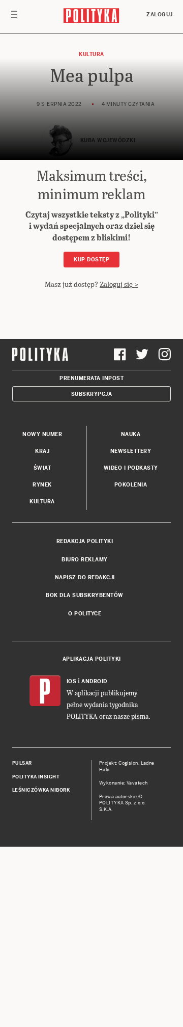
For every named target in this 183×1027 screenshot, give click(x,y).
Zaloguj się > (119, 284)
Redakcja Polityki (84, 541)
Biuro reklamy (85, 559)
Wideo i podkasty (131, 468)
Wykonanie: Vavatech (123, 783)
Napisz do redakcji (85, 577)
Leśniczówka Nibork (41, 790)
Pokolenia (130, 484)
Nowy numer (42, 434)
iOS (72, 681)
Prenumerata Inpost (91, 378)
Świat (42, 468)
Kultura (91, 54)
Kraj (42, 451)
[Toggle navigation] (14, 17)
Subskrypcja (91, 394)
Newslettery (130, 451)
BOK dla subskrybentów (85, 595)
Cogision (128, 763)
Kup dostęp (91, 259)
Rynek (42, 484)
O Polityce (84, 613)
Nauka (131, 434)
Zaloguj (159, 14)
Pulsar (22, 763)
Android (94, 681)
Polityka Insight (35, 777)
